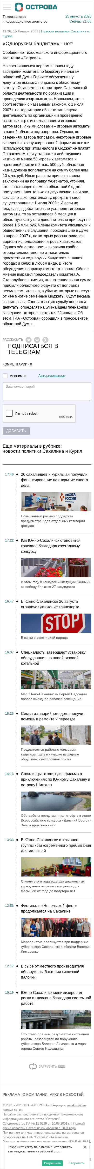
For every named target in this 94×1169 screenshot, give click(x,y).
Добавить (16, 431)
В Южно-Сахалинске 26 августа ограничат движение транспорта (50, 604)
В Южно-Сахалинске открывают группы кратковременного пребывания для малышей (56, 845)
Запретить (77, 1163)
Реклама (11, 1094)
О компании (34, 1094)
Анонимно (18, 376)
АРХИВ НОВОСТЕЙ (67, 1094)
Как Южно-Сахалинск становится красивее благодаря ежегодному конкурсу (51, 546)
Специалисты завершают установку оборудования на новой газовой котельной (53, 657)
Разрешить (52, 1163)
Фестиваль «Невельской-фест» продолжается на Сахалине (49, 908)
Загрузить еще (51, 1066)
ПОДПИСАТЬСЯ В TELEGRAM (32, 349)
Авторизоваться (51, 375)
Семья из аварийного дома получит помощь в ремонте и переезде (53, 716)
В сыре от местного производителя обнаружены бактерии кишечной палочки (52, 971)
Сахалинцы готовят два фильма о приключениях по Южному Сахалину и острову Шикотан (55, 779)
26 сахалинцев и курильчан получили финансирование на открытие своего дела (54, 479)
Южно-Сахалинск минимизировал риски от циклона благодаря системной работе (56, 998)
